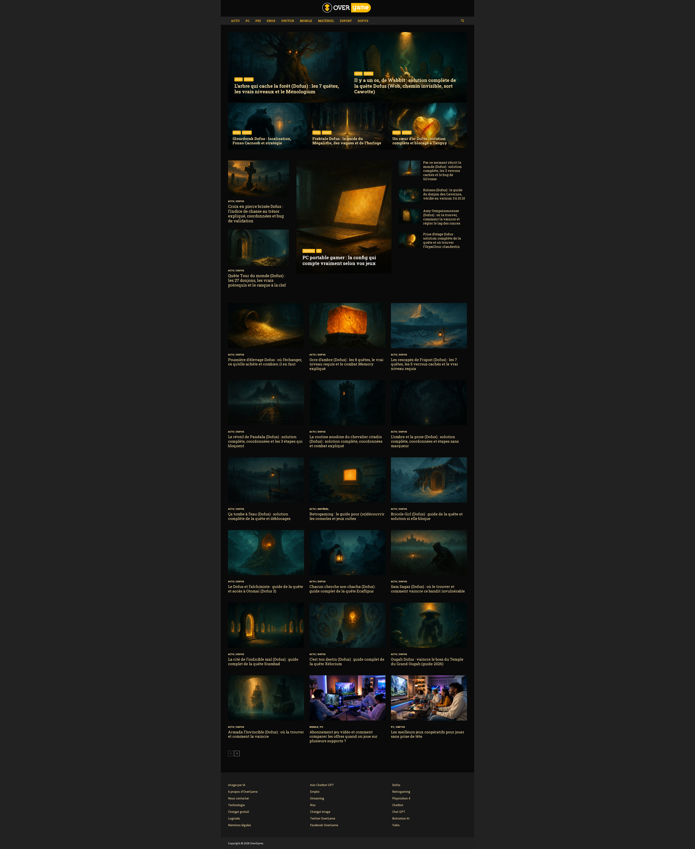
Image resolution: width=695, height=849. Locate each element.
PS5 (258, 21)
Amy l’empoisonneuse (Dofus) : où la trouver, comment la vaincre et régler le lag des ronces (441, 217)
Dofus (363, 21)
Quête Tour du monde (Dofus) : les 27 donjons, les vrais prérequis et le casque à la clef (257, 280)
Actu (235, 21)
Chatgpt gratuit (238, 812)
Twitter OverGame (322, 818)
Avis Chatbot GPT (322, 785)
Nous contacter (238, 798)
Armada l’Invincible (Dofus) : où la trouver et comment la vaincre (266, 734)
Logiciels (234, 818)
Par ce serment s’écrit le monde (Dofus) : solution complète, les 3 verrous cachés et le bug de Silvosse (442, 170)
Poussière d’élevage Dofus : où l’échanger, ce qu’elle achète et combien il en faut (265, 362)
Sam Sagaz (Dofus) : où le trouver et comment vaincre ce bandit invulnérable (428, 589)
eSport (346, 21)
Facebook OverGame (324, 825)
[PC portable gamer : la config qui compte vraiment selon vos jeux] (343, 257)
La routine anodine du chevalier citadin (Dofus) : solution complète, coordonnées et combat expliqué (345, 441)
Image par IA (236, 785)
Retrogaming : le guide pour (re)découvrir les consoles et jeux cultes (346, 516)
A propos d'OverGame (243, 791)
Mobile (306, 21)
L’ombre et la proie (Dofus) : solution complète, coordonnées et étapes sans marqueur (425, 441)
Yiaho (396, 825)
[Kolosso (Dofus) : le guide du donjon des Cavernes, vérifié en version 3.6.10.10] (409, 190)
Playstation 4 (401, 798)
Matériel (326, 21)
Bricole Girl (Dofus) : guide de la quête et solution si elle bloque (427, 516)
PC (248, 21)
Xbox (271, 21)
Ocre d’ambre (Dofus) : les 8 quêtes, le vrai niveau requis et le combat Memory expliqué (346, 364)
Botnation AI (400, 818)
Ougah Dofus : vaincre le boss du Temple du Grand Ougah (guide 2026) (427, 661)
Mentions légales (239, 825)
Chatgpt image (320, 812)
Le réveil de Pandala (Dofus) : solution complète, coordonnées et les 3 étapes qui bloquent (265, 441)
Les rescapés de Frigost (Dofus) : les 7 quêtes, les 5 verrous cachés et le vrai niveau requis (424, 364)
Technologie (236, 805)
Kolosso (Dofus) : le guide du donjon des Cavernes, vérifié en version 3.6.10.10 (444, 194)
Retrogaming (401, 791)
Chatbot (397, 805)
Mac (313, 805)
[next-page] (237, 753)
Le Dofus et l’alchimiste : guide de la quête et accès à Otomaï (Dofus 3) (265, 589)
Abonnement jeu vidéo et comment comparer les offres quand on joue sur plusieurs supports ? (343, 736)
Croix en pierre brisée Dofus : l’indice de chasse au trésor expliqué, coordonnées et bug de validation (256, 213)
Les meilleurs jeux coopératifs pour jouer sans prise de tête (427, 734)
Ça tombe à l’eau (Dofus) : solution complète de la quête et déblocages (259, 516)
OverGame (256, 843)
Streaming (317, 798)
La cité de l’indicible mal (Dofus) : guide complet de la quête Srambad (263, 661)
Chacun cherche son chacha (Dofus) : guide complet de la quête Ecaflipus (342, 589)
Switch (287, 21)
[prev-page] (230, 753)
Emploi (314, 791)
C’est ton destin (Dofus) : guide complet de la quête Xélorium (346, 661)
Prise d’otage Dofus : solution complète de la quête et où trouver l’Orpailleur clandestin (442, 240)
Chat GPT (398, 812)
